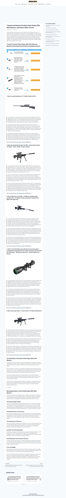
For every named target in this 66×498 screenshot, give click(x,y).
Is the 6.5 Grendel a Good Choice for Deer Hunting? (52, 45)
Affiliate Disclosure (41, 4)
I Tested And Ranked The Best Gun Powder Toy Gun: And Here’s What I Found (13, 465)
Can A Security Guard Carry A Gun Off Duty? (51, 34)
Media (32, 4)
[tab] (23, 484)
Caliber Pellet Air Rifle (30, 96)
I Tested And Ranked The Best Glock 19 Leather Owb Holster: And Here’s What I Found (34, 465)
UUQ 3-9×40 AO (12, 249)
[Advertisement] (33, 12)
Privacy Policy (48, 4)
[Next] (40, 479)
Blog (19, 4)
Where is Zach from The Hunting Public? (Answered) (52, 43)
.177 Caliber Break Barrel (35, 310)
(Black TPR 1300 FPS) (12, 199)
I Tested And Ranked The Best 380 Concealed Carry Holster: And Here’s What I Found (33, 478)
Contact (35, 4)
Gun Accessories (24, 4)
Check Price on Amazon (35, 53)
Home (16, 4)
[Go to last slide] (8, 479)
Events (29, 4)
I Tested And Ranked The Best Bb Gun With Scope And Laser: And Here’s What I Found (14, 478)
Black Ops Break (12, 145)
